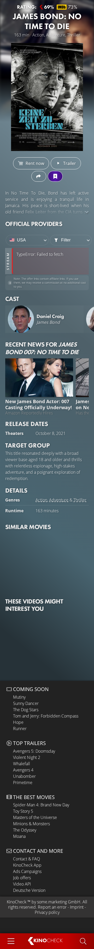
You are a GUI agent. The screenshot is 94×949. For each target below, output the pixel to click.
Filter (65, 240)
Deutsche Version (29, 890)
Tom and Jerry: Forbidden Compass (45, 716)
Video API (22, 884)
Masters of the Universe (35, 817)
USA (21, 240)
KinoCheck (16, 902)
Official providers (33, 224)
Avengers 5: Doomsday (34, 751)
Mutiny (19, 697)
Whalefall (21, 763)
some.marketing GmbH (58, 902)
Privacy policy (47, 912)
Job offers (22, 877)
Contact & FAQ (26, 858)
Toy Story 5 (23, 811)
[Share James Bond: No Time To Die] (38, 176)
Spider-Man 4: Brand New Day (41, 804)
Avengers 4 (23, 770)
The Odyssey (24, 830)
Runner (20, 728)
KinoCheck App (27, 865)
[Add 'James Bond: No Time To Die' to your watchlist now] (55, 176)
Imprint (77, 907)
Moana (19, 836)
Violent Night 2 (26, 757)
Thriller (79, 500)
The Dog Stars (25, 709)
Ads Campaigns (27, 871)
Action (41, 500)
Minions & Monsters (31, 823)
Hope (18, 722)
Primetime (22, 782)
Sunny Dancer (26, 703)
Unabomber (24, 776)
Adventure (58, 500)
